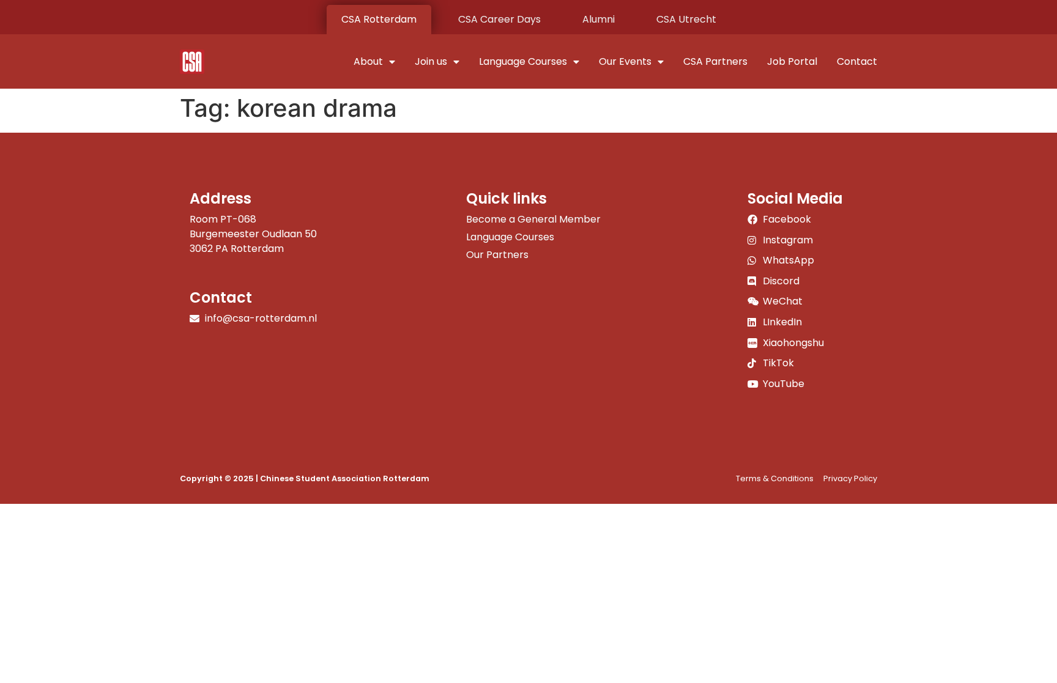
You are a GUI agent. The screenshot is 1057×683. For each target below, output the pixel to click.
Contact (857, 61)
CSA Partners (715, 61)
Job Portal (792, 61)
